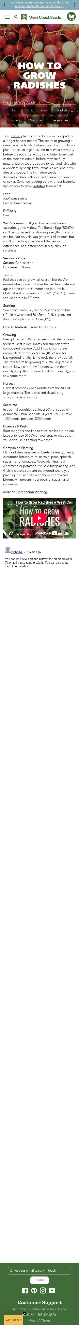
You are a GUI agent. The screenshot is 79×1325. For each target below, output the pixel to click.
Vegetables (60, 120)
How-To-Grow (37, 110)
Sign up (39, 1280)
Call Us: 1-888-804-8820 (39, 1315)
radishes (39, 186)
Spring (15, 120)
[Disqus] (39, 595)
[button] (71, 16)
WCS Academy (29, 102)
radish (15, 136)
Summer (36, 120)
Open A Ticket (39, 1321)
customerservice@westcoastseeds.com (40, 1309)
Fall (14, 110)
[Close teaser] (24, 1314)
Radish (62, 110)
